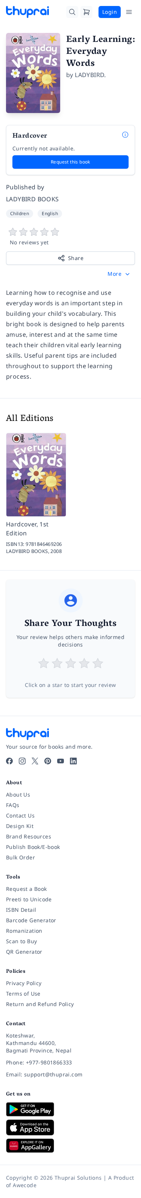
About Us (18, 794)
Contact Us (20, 815)
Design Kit (19, 825)
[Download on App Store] (70, 1127)
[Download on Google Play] (70, 1109)
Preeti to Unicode (29, 899)
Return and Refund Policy (40, 1004)
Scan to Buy (21, 941)
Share (75, 258)
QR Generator (24, 951)
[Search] (72, 12)
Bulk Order (20, 857)
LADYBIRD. (90, 75)
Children (19, 213)
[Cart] (86, 12)
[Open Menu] (129, 12)
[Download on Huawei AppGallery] (70, 1146)
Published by (25, 187)
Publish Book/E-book (33, 846)
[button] (119, 274)
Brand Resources (28, 836)
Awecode (24, 1185)
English (50, 213)
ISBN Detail (21, 909)
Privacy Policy (24, 983)
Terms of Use (23, 993)
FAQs (13, 805)
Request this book (70, 162)
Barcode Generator (31, 920)
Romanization (24, 930)
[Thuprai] (27, 12)
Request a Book (26, 888)
